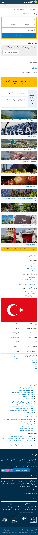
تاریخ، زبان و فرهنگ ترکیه (28, 266)
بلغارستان (34, 360)
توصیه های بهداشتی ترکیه (28, 280)
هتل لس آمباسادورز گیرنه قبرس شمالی (22, 402)
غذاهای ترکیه (31, 293)
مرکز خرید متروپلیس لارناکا (25, 426)
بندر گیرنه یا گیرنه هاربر (26, 430)
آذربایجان (16, 358)
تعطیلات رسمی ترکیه (29, 282)
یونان (35, 364)
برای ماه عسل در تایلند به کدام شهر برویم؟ (21, 445)
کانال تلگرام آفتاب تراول (21, 470)
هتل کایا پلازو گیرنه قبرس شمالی (24, 408)
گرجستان (34, 362)
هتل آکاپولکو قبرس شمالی (26, 388)
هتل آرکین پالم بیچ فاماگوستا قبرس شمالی (21, 410)
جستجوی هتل (19, 36)
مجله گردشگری (29, 504)
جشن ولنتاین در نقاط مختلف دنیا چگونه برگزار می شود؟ (17, 439)
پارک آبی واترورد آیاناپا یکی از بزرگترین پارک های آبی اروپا (17, 419)
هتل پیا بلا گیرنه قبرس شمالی (25, 394)
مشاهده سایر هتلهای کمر (11, 52)
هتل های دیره (29, 509)
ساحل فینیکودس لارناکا (27, 422)
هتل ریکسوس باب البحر (26, 512)
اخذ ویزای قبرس (11, 504)
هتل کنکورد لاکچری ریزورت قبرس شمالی (22, 392)
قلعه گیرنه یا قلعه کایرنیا (26, 428)
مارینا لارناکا (30, 424)
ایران (35, 366)
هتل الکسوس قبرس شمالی (25, 390)
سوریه (35, 371)
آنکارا (17, 324)
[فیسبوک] (11, 470)
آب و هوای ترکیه (31, 268)
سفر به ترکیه (32, 263)
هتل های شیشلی (11, 507)
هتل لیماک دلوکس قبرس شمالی (24, 399)
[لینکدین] (3, 470)
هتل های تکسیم (28, 507)
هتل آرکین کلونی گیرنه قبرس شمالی (23, 406)
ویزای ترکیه (32, 277)
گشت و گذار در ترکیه (29, 296)
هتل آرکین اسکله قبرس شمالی (25, 397)
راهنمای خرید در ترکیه (29, 291)
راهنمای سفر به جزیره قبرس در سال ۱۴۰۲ (22, 436)
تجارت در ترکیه (31, 271)
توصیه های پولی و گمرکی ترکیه (27, 284)
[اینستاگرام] (7, 470)
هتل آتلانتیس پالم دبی (9, 509)
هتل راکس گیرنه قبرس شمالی (25, 404)
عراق (35, 369)
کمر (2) (34, 68)
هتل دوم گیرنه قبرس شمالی (25, 412)
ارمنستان (16, 356)
